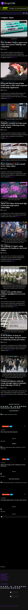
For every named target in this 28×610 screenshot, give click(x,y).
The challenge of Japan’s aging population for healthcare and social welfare (14, 248)
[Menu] (24, 13)
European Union (6, 162)
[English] (2, 406)
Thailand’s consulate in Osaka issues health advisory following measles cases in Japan (14, 125)
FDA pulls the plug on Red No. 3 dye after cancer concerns (14, 500)
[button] (3, 426)
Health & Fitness (10, 41)
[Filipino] (6, 406)
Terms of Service (4, 579)
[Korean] (16, 406)
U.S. (17, 41)
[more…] (14, 57)
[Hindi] (18, 408)
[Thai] (14, 408)
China (2, 41)
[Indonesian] (12, 408)
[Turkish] (20, 408)
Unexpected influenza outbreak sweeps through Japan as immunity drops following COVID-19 (13, 383)
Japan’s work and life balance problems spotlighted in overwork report (13, 294)
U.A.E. (17, 121)
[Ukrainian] (16, 408)
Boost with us (3, 441)
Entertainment (6, 426)
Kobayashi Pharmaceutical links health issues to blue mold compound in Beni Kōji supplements (14, 85)
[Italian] (24, 406)
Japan (15, 41)
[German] (18, 406)
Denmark (5, 41)
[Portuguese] (26, 406)
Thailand (14, 121)
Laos (11, 121)
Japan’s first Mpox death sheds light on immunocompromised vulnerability (14, 205)
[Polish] (6, 408)
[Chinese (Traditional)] (13, 406)
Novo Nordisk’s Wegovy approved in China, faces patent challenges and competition (14, 45)
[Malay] (9, 408)
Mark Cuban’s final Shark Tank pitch (9, 432)
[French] (20, 406)
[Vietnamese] (4, 408)
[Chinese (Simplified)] (9, 406)
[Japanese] (7, 408)
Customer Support (5, 576)
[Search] (26, 13)
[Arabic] (22, 406)
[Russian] (2, 408)
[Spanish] (4, 406)
